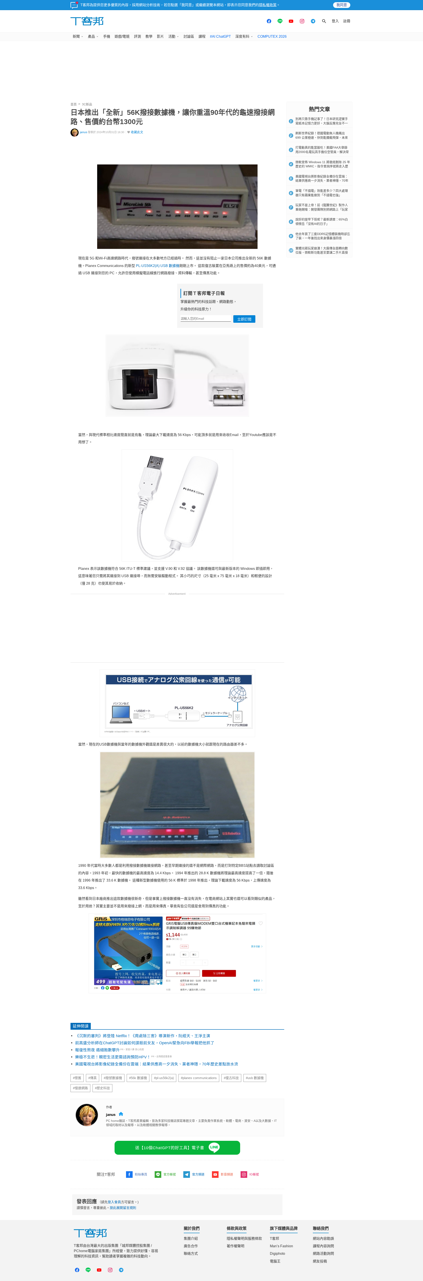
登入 (335, 21)
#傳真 (92, 1078)
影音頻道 (227, 1174)
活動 (171, 36)
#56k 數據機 (138, 1078)
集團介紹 (191, 1238)
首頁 (73, 104)
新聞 (76, 36)
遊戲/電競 (122, 36)
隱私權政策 (267, 5)
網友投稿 (320, 1261)
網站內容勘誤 (323, 1238)
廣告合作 (191, 1246)
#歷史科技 (102, 1088)
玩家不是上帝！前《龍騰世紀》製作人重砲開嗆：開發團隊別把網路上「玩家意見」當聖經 (321, 209)
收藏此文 (137, 132)
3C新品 (87, 104)
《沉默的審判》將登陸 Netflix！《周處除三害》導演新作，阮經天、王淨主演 (142, 1036)
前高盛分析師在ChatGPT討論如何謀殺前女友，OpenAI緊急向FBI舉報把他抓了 (144, 1043)
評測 (137, 36)
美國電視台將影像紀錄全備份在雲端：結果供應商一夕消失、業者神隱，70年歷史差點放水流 (156, 1064)
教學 (148, 36)
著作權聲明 (235, 1246)
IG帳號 (254, 1174)
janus (83, 132)
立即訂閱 (244, 319)
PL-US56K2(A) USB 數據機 (157, 266)
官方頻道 (198, 1174)
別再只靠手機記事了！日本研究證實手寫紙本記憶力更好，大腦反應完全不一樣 (321, 123)
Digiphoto (277, 1253)
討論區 (189, 36)
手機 (106, 36)
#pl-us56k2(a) (164, 1078)
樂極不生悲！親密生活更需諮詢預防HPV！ (113, 1057)
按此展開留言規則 (123, 1208)
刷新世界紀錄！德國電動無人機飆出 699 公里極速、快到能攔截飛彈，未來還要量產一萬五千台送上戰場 (321, 137)
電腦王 (275, 1261)
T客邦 (274, 1238)
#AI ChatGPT (220, 36)
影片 (160, 36)
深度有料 (242, 36)
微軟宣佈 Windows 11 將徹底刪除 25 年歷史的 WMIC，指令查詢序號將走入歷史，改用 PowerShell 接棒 (322, 166)
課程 (202, 36)
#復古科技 (231, 1078)
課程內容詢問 (323, 1246)
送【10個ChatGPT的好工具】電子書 (169, 1148)
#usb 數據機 (255, 1078)
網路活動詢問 (323, 1253)
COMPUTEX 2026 (272, 36)
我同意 (341, 5)
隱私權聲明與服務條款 (244, 1238)
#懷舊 (77, 1078)
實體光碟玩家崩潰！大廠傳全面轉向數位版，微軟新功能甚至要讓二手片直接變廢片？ (321, 252)
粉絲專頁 (141, 1174)
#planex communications (199, 1078)
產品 (91, 36)
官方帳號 (169, 1174)
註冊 (346, 21)
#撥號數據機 (113, 1078)
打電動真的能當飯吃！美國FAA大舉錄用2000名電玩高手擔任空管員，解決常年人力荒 (322, 152)
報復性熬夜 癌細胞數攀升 (97, 1050)
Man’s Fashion (281, 1246)
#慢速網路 (80, 1088)
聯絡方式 (191, 1253)
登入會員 (114, 1202)
